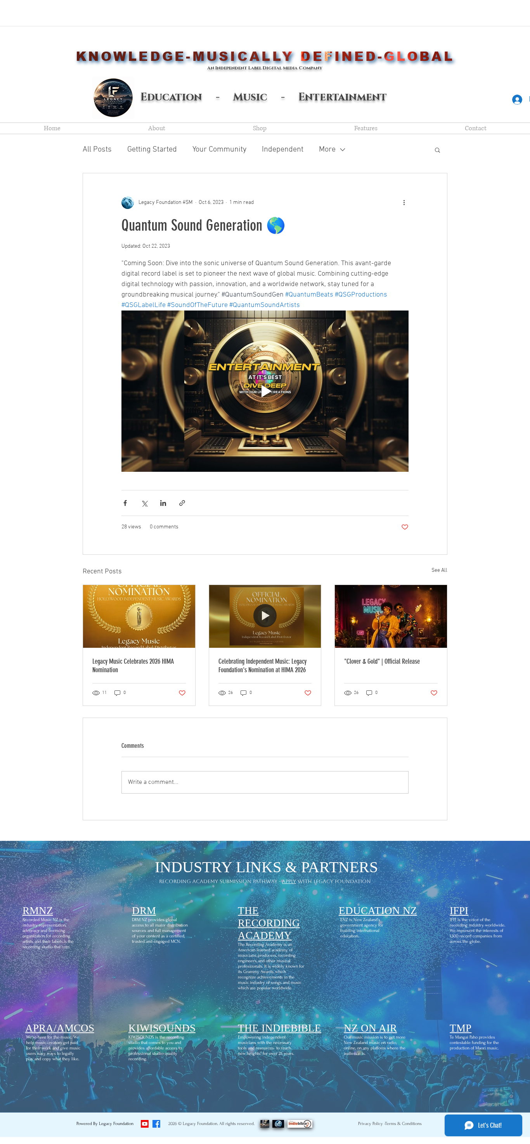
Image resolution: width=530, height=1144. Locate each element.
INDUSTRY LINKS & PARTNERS (266, 867)
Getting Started (152, 149)
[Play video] (265, 391)
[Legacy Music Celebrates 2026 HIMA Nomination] (139, 616)
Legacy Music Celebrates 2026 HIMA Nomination (133, 665)
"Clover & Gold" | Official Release (382, 661)
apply (289, 881)
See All (439, 570)
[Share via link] (182, 503)
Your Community (219, 149)
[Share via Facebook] (125, 503)
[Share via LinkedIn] (163, 503)
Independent (282, 149)
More (327, 149)
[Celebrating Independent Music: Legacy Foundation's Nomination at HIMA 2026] (265, 616)
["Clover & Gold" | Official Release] (391, 616)
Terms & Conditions (403, 1123)
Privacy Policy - (372, 1123)
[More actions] (404, 202)
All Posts (97, 149)
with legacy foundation (333, 881)
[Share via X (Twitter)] (144, 503)
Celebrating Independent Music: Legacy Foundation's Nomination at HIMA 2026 (262, 665)
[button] (437, 150)
